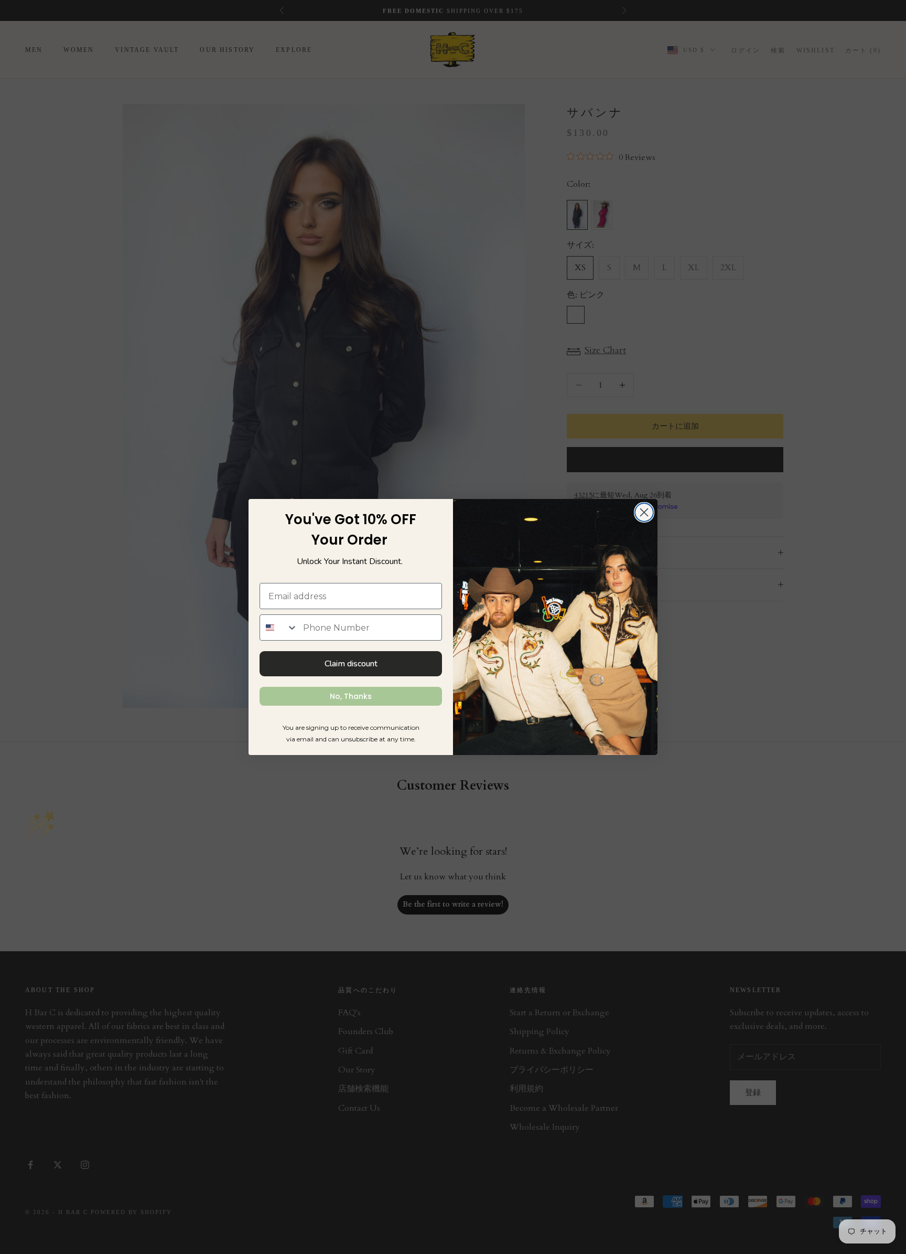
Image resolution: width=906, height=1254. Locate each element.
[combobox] (279, 627)
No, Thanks (351, 696)
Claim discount (351, 663)
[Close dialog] (644, 512)
